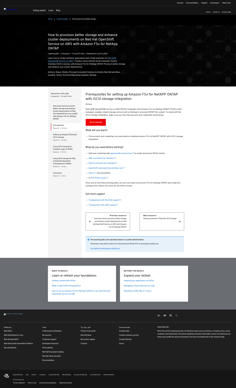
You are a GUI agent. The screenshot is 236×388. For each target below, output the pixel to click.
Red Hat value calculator (51, 356)
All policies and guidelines (47, 383)
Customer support (49, 339)
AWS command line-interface (101, 158)
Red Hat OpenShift (11, 339)
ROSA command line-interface (101, 163)
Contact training (125, 339)
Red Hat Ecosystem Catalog (53, 352)
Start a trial (226, 3)
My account (46, 335)
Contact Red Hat (54, 375)
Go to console (96, 122)
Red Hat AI (8, 331)
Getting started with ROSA (63, 281)
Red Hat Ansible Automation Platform (18, 344)
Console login (226, 12)
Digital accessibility (65, 383)
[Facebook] (170, 316)
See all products (10, 348)
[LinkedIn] (158, 316)
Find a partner (47, 348)
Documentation (192, 3)
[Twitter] (176, 316)
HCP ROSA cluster (98, 178)
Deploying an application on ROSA (139, 281)
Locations (42, 375)
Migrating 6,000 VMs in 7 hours (137, 291)
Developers (214, 3)
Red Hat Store (86, 335)
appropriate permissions (121, 153)
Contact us (216, 12)
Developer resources (50, 344)
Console (180, 3)
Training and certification (52, 331)
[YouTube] (164, 316)
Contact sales (124, 331)
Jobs (27, 375)
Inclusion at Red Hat (80, 375)
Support (204, 3)
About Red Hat (18, 375)
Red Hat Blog (66, 375)
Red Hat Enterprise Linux (13, 335)
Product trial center (88, 331)
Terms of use (32, 383)
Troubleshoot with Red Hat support (103, 200)
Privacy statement (19, 383)
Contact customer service (129, 335)
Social (121, 344)
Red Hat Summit (108, 375)
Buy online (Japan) (88, 339)
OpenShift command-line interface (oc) (105, 168)
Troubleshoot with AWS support (102, 205)
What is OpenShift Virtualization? (66, 286)
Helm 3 (91, 173)
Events (34, 375)
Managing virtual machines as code (139, 286)
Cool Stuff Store (95, 375)
